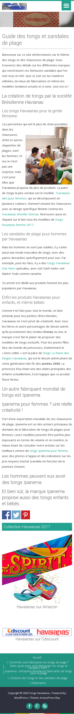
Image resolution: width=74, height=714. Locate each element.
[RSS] (45, 706)
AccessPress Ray (50, 697)
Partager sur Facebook (6, 514)
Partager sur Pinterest (25, 514)
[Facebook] (29, 706)
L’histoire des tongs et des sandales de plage (38, 678)
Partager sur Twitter (16, 514)
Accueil (37, 657)
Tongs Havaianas (40, 693)
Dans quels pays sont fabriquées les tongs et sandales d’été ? (38, 667)
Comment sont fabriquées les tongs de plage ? (39, 662)
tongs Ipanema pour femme (49, 451)
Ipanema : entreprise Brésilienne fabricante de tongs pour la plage (38, 672)
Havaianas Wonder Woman (20, 214)
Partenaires (39, 683)
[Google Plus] (37, 706)
